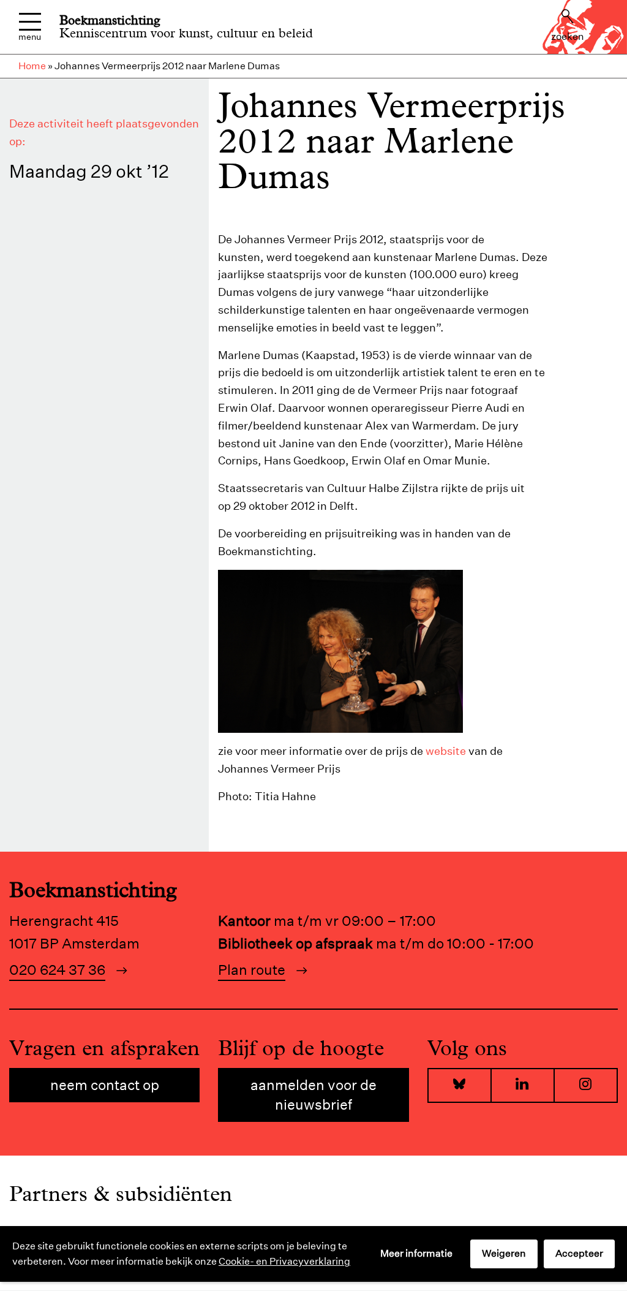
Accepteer (579, 1253)
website (446, 750)
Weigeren (504, 1253)
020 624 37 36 (57, 969)
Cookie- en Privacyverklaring (284, 1261)
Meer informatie (416, 1253)
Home (32, 66)
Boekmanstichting (109, 20)
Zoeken (567, 36)
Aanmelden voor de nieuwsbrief (313, 1095)
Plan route (251, 969)
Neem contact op (104, 1085)
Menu (29, 36)
